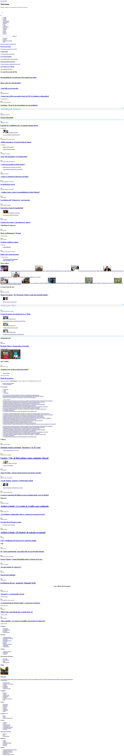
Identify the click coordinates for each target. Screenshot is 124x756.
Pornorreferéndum (7, 117)
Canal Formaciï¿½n (7, 637)
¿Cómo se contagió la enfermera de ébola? (15, 176)
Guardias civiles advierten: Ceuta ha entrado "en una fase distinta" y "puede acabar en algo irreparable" (24, 404)
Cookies (4, 685)
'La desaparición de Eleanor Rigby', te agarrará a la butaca (20, 603)
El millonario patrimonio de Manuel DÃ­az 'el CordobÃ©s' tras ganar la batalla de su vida (21, 403)
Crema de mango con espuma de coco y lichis (15, 314)
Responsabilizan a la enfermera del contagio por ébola (18, 77)
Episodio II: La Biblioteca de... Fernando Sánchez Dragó (19, 125)
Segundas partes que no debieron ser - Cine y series (30, 277)
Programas (5, 38)
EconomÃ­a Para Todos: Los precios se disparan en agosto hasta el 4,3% (17, 421)
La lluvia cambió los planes (9, 242)
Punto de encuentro (7, 378)
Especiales (5, 653)
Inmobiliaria (5, 628)
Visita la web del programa (8, 383)
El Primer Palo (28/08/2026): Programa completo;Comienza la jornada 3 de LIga (19, 422)
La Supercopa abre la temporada (10, 259)
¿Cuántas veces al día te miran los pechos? (15, 369)
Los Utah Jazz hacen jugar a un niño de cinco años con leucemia (21, 270)
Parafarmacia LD (6, 632)
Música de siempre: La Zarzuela (15, 283)
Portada (4, 17)
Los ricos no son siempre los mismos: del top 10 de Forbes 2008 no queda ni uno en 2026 (21, 407)
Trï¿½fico (5, 641)
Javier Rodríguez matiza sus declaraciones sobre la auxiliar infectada (57, 270)
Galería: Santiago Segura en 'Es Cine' (10, 450)
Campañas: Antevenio (7, 750)
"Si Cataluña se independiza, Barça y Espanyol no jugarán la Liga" (23, 514)
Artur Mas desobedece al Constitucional (14, 156)
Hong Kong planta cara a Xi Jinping (12, 167)
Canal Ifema (5, 645)
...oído (4, 391)
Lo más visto (5, 389)
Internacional (5, 22)
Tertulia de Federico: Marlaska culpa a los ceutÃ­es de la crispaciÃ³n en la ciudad (19, 419)
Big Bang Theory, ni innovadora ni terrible (15, 346)
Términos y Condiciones (8, 683)
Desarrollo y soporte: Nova (8, 754)
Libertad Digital (4, 1)
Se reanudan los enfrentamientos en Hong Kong (13, 169)
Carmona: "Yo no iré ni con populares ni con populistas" (19, 105)
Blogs (4, 715)
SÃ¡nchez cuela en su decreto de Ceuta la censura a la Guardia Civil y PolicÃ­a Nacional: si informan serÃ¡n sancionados (28, 400)
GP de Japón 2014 (8, 147)
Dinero (4, 723)
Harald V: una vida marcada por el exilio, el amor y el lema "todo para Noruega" (19, 397)
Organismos (5, 710)
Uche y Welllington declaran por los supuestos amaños (18, 540)
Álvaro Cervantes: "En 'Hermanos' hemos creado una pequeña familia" (24, 295)
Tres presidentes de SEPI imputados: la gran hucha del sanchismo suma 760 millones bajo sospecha (23, 396)
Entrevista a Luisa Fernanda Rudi (12, 208)
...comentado (5, 392)
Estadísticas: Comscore (7, 752)
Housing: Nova (6, 753)
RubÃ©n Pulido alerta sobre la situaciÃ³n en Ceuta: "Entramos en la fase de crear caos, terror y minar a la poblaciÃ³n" (27, 418)
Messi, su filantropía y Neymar (11, 233)
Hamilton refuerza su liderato (9, 149)
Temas (4, 711)
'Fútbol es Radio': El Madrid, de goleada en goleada (23, 532)
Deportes (5, 23)
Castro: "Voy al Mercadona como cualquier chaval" (25, 458)
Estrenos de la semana (7, 40)
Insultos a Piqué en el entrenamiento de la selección (103, 283)
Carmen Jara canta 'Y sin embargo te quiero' (16, 222)
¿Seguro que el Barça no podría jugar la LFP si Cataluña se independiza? (25, 96)
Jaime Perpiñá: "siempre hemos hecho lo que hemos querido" (21, 473)
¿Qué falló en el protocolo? (9, 88)
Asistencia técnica (6, 688)
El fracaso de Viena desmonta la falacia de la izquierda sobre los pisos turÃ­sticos (19, 405)
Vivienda (5, 722)
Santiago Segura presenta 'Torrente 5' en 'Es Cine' (21, 447)
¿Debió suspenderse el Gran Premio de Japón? (16, 142)
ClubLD (5, 32)
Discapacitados (6, 662)
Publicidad (5, 687)
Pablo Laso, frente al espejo (10, 254)
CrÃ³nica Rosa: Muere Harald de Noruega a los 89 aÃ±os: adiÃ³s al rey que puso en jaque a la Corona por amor (26, 413)
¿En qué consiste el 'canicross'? (11, 567)
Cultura (4, 25)
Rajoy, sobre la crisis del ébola (11, 83)
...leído (4, 390)
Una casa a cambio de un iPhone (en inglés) (39, 283)
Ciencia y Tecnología (7, 698)
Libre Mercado (6, 21)
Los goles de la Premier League (11, 522)
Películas (5, 745)
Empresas (5, 709)
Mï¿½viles (5, 658)
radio (4, 31)
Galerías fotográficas (7, 743)
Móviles (4, 733)
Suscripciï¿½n (6, 660)
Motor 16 (5, 28)
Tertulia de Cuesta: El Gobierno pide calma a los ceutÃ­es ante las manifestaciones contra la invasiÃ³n (23, 417)
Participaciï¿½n (6, 646)
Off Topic (5, 744)
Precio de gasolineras (7, 644)
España (4, 19)
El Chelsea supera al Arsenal (9, 524)
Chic (4, 24)
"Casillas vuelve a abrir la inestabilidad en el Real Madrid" (20, 192)
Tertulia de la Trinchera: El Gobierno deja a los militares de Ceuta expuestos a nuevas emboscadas (23, 415)
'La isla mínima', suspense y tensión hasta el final (17, 480)
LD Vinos (5, 631)
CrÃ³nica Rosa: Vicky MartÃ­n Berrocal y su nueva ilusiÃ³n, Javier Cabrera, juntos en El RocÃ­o (23, 420)
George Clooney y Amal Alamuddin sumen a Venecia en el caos (21, 559)
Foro (4, 41)
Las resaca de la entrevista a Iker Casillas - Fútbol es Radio (91, 270)
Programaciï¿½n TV (7, 640)
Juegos (2, 665)
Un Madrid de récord (8, 184)
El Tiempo (5, 639)
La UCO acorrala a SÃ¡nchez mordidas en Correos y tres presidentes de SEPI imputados (21, 395)
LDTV (4, 30)
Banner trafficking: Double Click (10, 749)
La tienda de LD (6, 629)
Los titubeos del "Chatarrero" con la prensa (15, 200)
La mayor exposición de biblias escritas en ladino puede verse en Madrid (25, 495)
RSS (4, 661)
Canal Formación (6, 724)
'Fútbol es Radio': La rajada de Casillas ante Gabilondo (25, 506)
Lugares (4, 707)
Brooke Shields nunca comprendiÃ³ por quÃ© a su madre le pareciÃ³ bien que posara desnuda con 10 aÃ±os (25, 406)
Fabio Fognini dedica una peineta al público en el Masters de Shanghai (70, 283)
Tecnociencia (5, 26)
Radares (4, 643)
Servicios (5, 29)
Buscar (4, 33)
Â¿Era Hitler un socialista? (8, 410)
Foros (4, 716)
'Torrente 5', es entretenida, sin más (12, 594)
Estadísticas (5, 686)
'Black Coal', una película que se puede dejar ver (17, 612)
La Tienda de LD (6, 726)
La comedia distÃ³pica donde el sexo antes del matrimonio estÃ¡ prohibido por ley (20, 411)
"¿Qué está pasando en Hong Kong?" (13, 164)
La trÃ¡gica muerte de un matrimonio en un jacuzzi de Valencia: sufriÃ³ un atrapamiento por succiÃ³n (24, 402)
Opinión (4, 18)
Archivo (4, 39)
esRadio (4, 741)
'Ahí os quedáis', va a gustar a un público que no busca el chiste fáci (23, 621)
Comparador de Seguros (8, 638)
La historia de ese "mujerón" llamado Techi (18, 583)
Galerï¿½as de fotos (7, 651)
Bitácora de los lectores (8, 718)
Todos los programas (7, 384)
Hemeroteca (5, 652)
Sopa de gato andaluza (8, 575)
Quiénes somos (6, 682)
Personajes (5, 706)
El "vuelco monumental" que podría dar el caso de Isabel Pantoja (22, 551)
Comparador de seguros (8, 727)
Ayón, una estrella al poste (8, 260)
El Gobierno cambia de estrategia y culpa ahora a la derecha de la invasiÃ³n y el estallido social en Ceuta (24, 409)
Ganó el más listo (6, 247)
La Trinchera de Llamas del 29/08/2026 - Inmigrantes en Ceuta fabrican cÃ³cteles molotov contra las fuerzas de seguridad (28, 414)
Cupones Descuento (7, 728)
